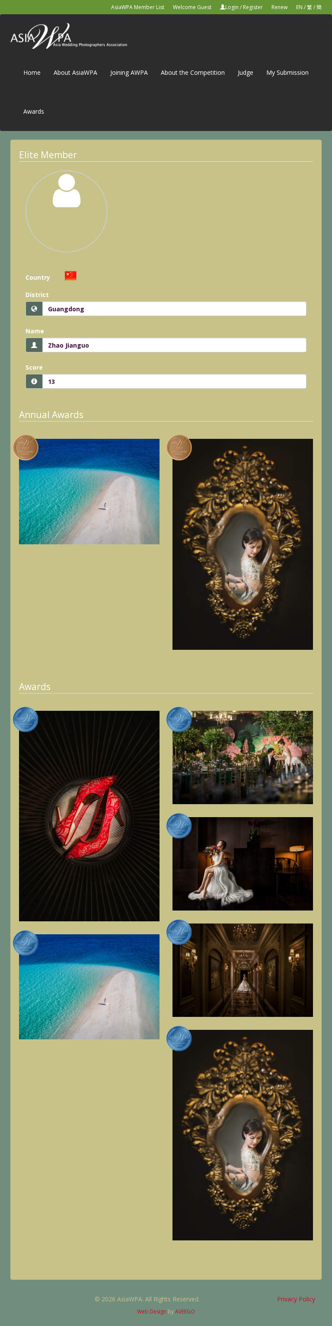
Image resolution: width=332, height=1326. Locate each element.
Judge (245, 72)
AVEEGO (185, 1311)
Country (38, 277)
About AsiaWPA (75, 72)
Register (253, 7)
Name (35, 331)
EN (299, 7)
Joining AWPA (129, 72)
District (37, 295)
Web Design (151, 1311)
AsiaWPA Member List (137, 7)
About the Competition (193, 72)
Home (32, 72)
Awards (33, 111)
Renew (279, 7)
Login (232, 7)
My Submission (287, 72)
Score (34, 367)
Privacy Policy (296, 1299)
